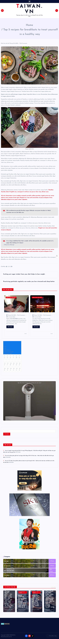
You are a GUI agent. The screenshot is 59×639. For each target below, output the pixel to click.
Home (29, 25)
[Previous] (52, 587)
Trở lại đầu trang (52, 635)
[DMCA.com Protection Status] (5, 623)
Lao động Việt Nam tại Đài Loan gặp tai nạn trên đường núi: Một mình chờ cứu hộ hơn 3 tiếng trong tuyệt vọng (49, 598)
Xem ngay (10, 326)
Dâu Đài (6, 561)
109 (51, 569)
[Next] (55, 587)
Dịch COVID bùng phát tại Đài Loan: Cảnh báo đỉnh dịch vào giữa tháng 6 (22, 601)
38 (50, 575)
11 (50, 561)
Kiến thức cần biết (5, 43)
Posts (52, 561)
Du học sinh (7, 566)
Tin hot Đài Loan (22, 592)
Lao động (6, 575)
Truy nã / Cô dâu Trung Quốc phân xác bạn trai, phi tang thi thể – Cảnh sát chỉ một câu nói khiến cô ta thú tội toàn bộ (9, 598)
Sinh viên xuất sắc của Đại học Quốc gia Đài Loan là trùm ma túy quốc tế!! (36, 601)
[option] (9, 601)
